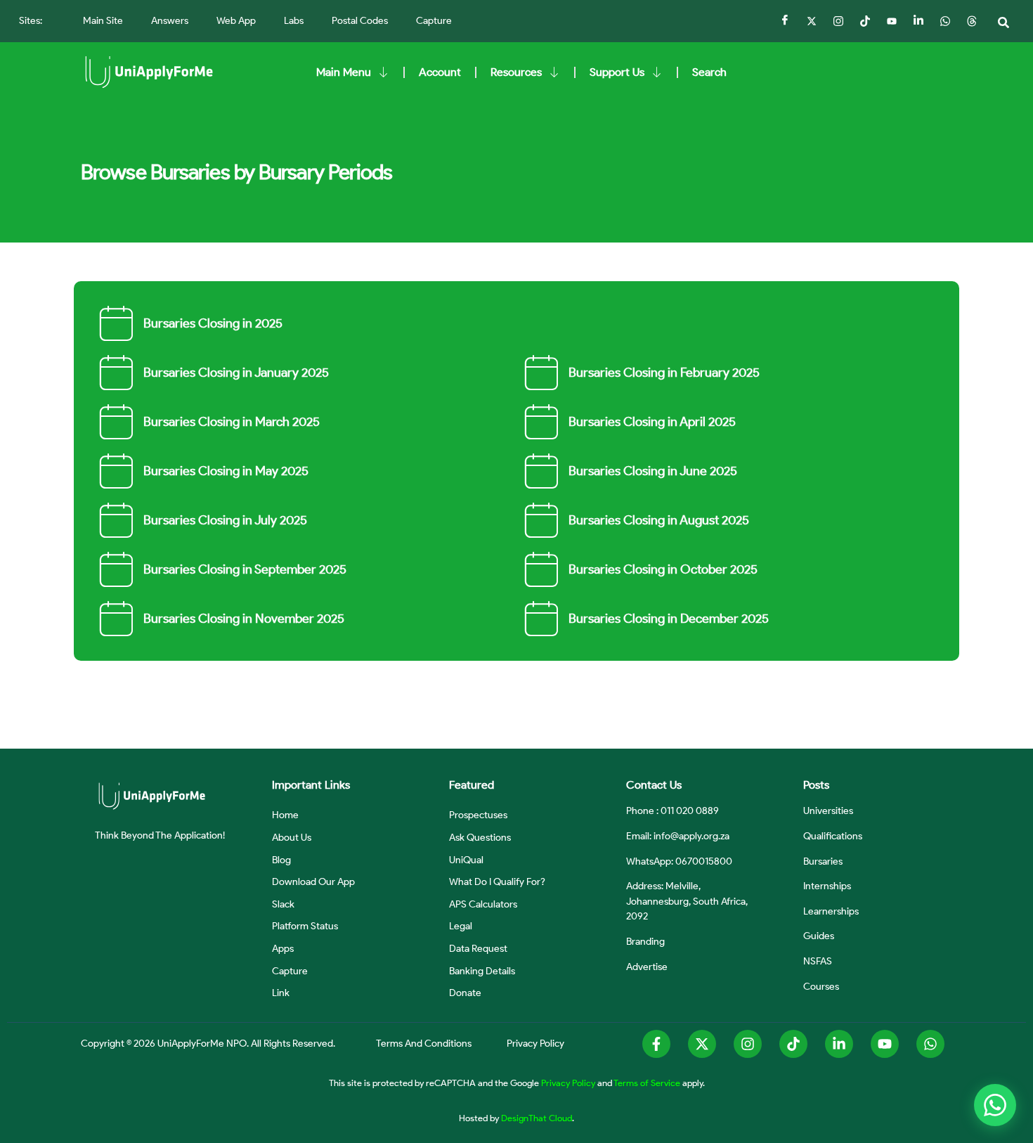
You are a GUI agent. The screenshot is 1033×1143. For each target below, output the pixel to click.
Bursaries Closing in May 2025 (225, 471)
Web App (236, 21)
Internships (827, 885)
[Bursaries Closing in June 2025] (541, 471)
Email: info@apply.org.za (677, 835)
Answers (169, 21)
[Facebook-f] (656, 1044)
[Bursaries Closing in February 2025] (541, 372)
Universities (828, 810)
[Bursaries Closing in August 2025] (541, 520)
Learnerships (831, 911)
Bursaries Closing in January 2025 (236, 372)
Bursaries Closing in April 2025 (652, 422)
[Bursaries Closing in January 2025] (116, 372)
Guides (818, 935)
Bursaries (823, 861)
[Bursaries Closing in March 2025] (116, 421)
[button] (1003, 22)
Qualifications (832, 835)
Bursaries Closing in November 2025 (243, 618)
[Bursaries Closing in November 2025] (116, 618)
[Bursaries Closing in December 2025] (541, 618)
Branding (645, 941)
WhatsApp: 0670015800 (679, 861)
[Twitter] (811, 21)
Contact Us (654, 785)
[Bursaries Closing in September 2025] (116, 569)
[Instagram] (838, 21)
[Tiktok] (865, 21)
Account (440, 72)
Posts (816, 785)
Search (709, 72)
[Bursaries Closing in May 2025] (116, 471)
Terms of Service (646, 1082)
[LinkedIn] (918, 21)
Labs (294, 21)
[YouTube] (891, 21)
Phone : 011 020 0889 (672, 810)
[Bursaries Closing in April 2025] (541, 421)
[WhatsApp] (945, 21)
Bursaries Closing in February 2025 (664, 372)
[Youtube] (885, 1044)
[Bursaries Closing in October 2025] (541, 569)
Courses (821, 986)
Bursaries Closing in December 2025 (669, 618)
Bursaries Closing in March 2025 (231, 422)
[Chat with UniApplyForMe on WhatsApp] (995, 1105)
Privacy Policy (568, 1082)
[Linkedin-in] (839, 1044)
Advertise (647, 966)
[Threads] (971, 21)
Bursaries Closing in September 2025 (244, 569)
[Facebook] (784, 21)
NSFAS (817, 961)
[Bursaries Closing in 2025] (116, 323)
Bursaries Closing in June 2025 (653, 471)
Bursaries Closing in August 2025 (659, 520)
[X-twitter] (702, 1044)
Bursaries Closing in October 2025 (663, 569)
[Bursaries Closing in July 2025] (116, 520)
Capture (434, 21)
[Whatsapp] (930, 1044)
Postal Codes (360, 21)
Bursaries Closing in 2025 (212, 323)
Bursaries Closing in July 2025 (225, 520)
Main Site (103, 21)
